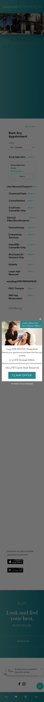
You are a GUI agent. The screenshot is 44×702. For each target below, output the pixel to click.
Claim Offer (22, 375)
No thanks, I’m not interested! (22, 384)
